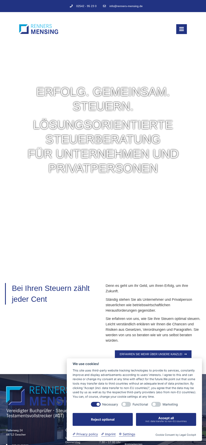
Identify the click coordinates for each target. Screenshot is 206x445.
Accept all (166, 419)
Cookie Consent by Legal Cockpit (176, 434)
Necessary (110, 404)
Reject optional (102, 419)
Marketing (170, 404)
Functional (140, 404)
